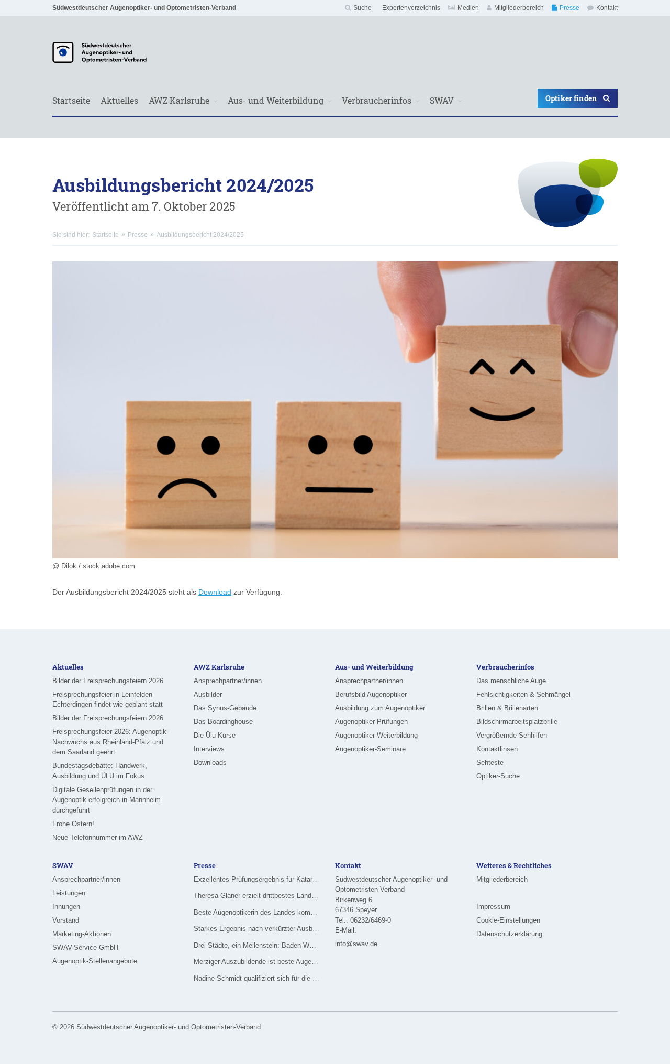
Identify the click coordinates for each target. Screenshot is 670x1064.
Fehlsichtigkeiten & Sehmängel (523, 694)
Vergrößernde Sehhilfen (511, 735)
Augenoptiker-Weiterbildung (376, 735)
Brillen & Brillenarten (507, 708)
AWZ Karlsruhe (179, 100)
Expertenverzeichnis (411, 8)
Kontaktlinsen (497, 749)
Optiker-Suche (498, 776)
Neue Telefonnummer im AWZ (97, 837)
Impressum (493, 907)
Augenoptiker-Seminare (370, 749)
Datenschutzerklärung (509, 934)
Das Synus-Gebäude (225, 708)
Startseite (71, 100)
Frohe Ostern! (73, 824)
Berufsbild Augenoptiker (371, 694)
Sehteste (490, 762)
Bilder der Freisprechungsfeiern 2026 (107, 681)
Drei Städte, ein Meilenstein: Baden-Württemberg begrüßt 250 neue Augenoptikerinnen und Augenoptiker (256, 945)
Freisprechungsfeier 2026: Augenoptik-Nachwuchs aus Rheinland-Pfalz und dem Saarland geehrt (110, 742)
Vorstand (65, 920)
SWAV (442, 100)
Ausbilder (208, 694)
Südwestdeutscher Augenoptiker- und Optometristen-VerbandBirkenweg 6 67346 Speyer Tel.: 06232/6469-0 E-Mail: (391, 905)
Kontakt (607, 8)
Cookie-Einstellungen (508, 920)
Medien (468, 8)
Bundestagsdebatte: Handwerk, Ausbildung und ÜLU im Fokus (99, 771)
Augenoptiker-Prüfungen (371, 722)
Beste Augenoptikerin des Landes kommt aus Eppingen (256, 912)
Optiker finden (571, 98)
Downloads (210, 762)
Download (214, 592)
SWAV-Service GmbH (85, 947)
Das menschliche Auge (511, 681)
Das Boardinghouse (223, 722)
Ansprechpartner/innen (228, 681)
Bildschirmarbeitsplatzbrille (516, 722)
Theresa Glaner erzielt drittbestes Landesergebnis (256, 896)
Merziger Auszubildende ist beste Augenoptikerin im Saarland (256, 962)
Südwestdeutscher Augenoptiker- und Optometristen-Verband (144, 8)
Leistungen (68, 893)
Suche (362, 8)
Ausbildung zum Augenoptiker (380, 708)
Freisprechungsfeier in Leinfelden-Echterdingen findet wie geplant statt (107, 699)
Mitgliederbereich (519, 8)
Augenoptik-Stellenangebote (94, 961)
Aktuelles (119, 100)
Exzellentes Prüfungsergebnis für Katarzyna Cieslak (256, 879)
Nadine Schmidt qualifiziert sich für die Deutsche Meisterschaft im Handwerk (256, 978)
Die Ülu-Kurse (215, 735)
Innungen (66, 907)
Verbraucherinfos (376, 100)
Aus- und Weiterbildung (275, 100)
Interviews (209, 749)
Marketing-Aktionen (81, 934)
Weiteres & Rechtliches (514, 865)
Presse (569, 8)
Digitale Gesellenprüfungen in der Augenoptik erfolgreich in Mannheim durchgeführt (106, 800)
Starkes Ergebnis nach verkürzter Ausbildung (256, 929)
